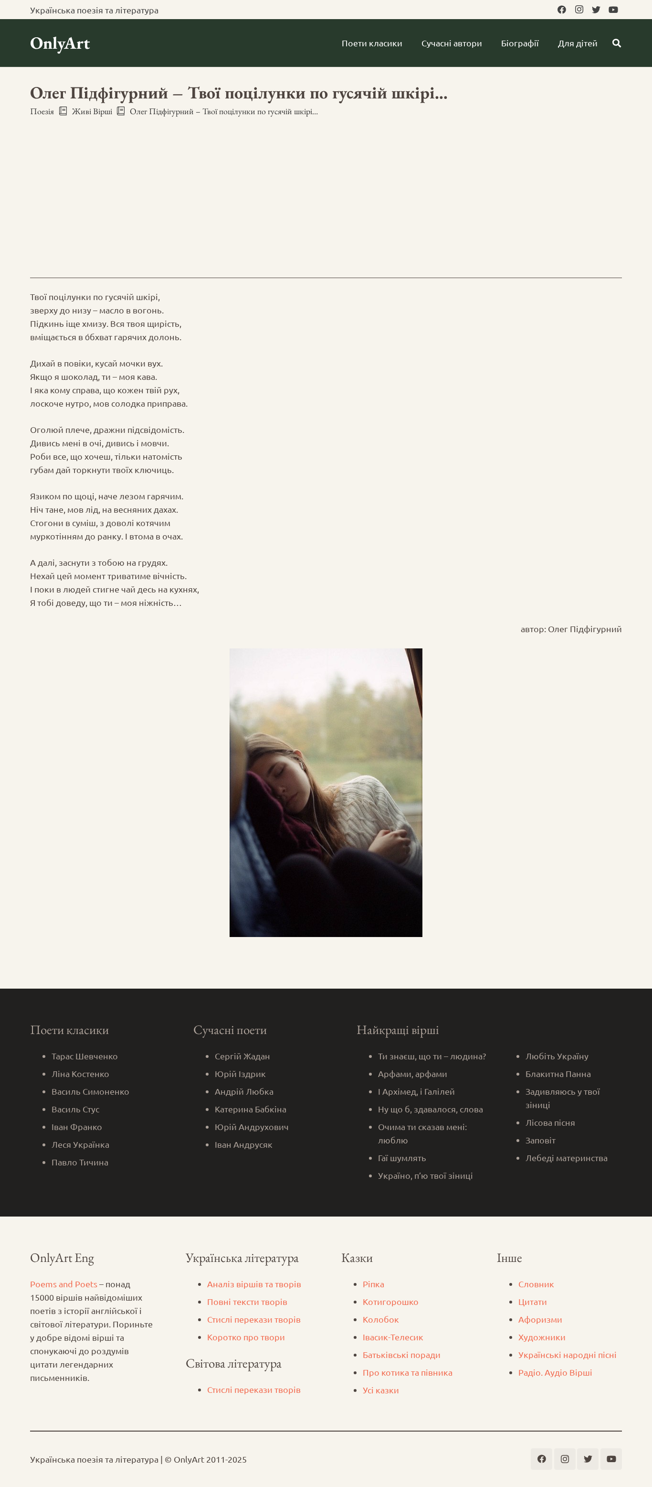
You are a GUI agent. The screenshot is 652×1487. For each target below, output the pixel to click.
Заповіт (541, 1140)
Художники (542, 1337)
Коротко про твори (246, 1337)
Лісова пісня (550, 1122)
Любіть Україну (557, 1056)
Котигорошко (391, 1301)
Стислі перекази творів (254, 1319)
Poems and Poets (63, 1284)
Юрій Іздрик (240, 1073)
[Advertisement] (326, 189)
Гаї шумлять (402, 1158)
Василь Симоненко (90, 1091)
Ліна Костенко (80, 1073)
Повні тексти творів (247, 1301)
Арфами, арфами (412, 1073)
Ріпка (373, 1284)
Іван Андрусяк (244, 1144)
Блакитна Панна (558, 1073)
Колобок (381, 1319)
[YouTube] (613, 9)
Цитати (532, 1301)
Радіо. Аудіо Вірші (555, 1372)
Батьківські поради (402, 1354)
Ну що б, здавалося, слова (430, 1109)
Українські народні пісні (567, 1354)
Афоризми (540, 1319)
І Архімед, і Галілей (416, 1091)
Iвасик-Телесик (393, 1337)
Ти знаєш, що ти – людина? (432, 1056)
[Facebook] (561, 9)
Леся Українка (80, 1144)
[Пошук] (616, 43)
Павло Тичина (80, 1162)
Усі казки (381, 1390)
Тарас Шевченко (85, 1056)
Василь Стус (75, 1109)
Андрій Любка (244, 1091)
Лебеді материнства (567, 1158)
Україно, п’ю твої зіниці (425, 1175)
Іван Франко (77, 1126)
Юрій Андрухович (252, 1126)
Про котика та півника (407, 1372)
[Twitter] (596, 9)
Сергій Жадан (242, 1056)
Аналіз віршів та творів (254, 1284)
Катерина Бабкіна (250, 1109)
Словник (536, 1284)
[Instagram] (579, 9)
